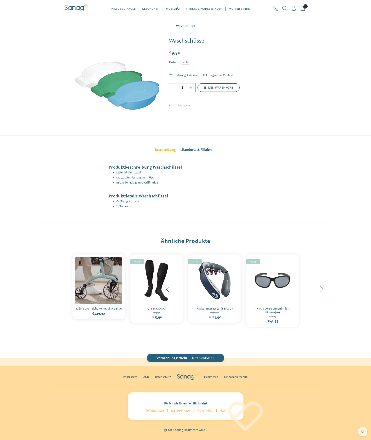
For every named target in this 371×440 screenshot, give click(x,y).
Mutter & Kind (239, 9)
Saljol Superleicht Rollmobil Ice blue (99, 308)
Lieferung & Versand (186, 75)
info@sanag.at (155, 410)
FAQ (222, 410)
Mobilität (173, 9)
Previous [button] (167, 289)
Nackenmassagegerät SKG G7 (215, 308)
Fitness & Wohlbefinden (204, 9)
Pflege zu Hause (123, 9)
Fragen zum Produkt (220, 75)
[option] (99, 285)
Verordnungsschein (185, 358)
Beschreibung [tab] (165, 149)
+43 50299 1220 (180, 410)
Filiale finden (205, 410)
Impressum (130, 376)
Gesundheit (151, 9)
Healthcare (211, 376)
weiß (185, 62)
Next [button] (321, 289)
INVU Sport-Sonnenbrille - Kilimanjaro (272, 310)
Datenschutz (163, 376)
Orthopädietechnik (236, 376)
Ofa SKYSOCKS (156, 308)
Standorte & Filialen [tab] (196, 149)
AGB (146, 376)
